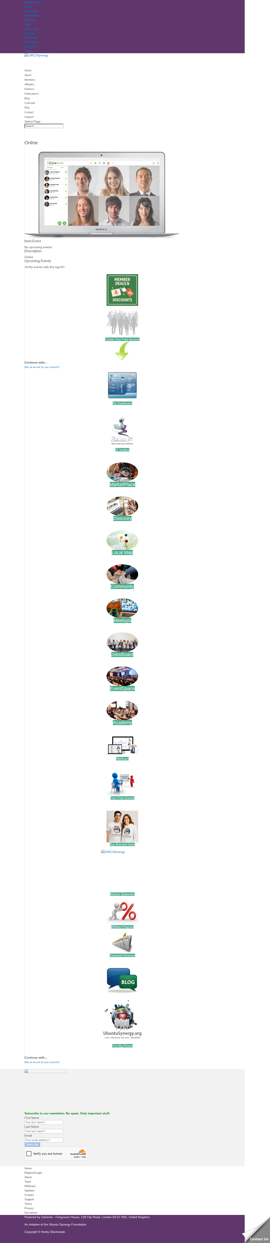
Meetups (29, 33)
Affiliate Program (122, 927)
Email (28, 1135)
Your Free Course (122, 798)
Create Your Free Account (122, 339)
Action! (28, 6)
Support (29, 1199)
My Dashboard (122, 403)
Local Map (122, 552)
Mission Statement (122, 894)
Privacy (29, 1208)
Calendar (29, 103)
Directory (29, 20)
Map (27, 24)
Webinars (122, 758)
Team (27, 1181)
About (28, 1177)
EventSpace (31, 42)
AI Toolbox (122, 449)
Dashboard (30, 11)
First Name (31, 1117)
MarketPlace (31, 15)
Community (31, 28)
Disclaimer (30, 1212)
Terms (28, 1203)
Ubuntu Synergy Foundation (67, 1224)
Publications (31, 93)
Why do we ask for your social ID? (42, 367)
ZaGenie (47, 1217)
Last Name (31, 1126)
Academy (29, 46)
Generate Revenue (122, 955)
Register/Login (32, 2)
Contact (29, 1195)
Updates (29, 1190)
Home (28, 1168)
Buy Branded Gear (122, 844)
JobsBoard (30, 37)
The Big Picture (122, 1045)
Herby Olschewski (53, 1231)
